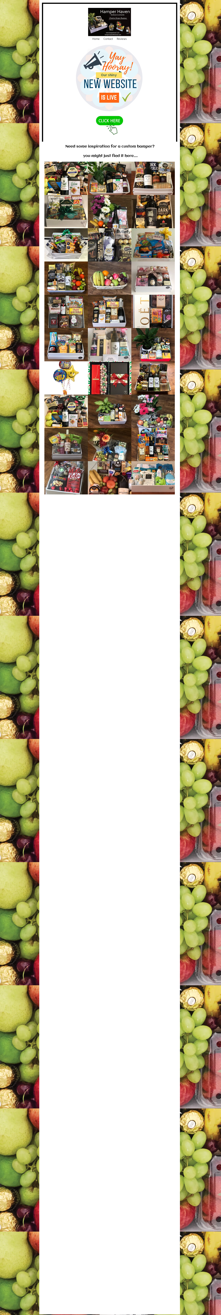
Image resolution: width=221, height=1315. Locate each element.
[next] (170, 329)
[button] (66, 178)
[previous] (49, 329)
